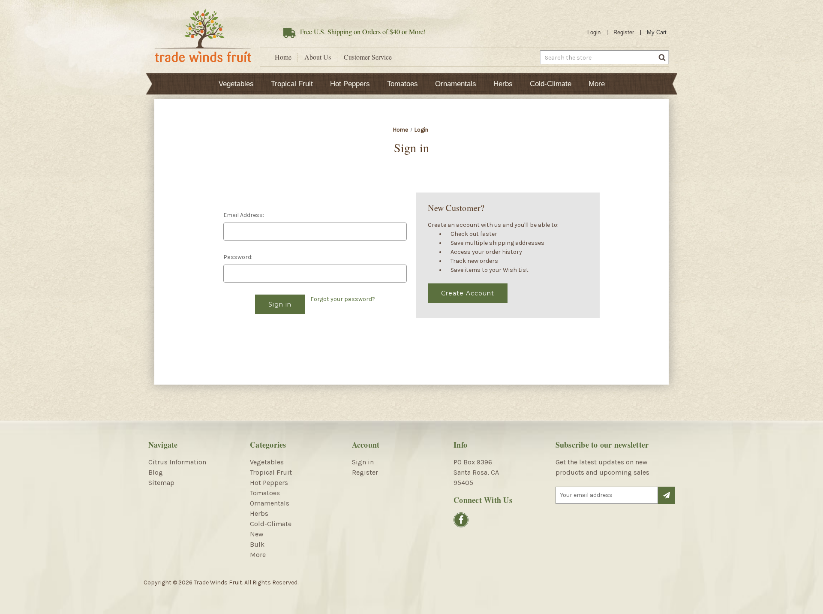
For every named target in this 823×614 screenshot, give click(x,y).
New (257, 534)
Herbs (503, 84)
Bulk (257, 544)
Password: (237, 257)
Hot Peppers (350, 84)
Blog (155, 472)
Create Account (467, 293)
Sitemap (161, 483)
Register (623, 32)
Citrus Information (177, 462)
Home (283, 57)
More (597, 84)
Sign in (363, 462)
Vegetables (236, 84)
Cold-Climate (550, 84)
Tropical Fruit (292, 84)
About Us (317, 57)
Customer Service (368, 57)
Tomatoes (402, 84)
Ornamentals (455, 84)
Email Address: (243, 215)
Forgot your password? (342, 299)
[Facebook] (461, 519)
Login (594, 32)
